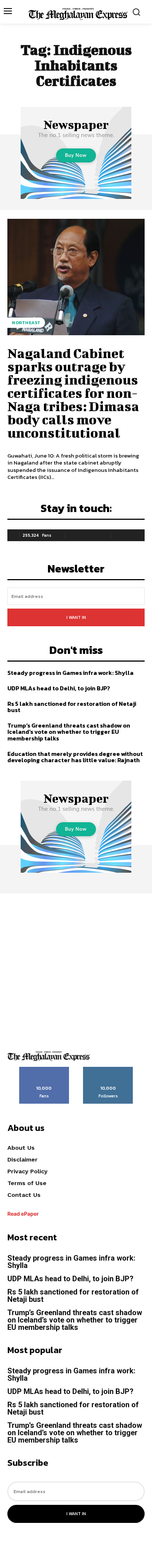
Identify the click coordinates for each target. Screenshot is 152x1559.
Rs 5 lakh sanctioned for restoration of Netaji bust (71, 707)
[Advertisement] (76, 969)
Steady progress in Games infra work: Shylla (70, 672)
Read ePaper (23, 1214)
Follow (108, 1069)
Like (44, 1069)
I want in (76, 617)
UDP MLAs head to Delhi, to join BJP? (59, 688)
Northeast (26, 322)
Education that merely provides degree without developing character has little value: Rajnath (75, 757)
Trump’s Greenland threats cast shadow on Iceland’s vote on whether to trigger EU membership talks (68, 732)
